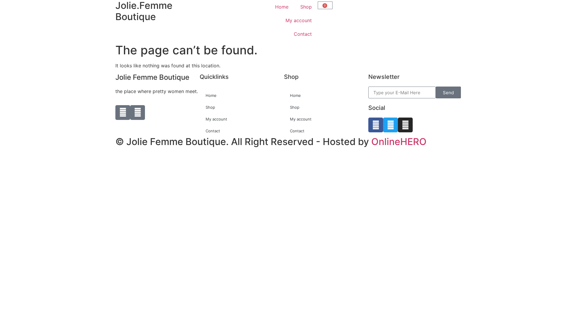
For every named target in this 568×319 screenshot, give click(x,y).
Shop (306, 7)
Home (281, 7)
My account (298, 20)
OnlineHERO (399, 141)
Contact (303, 34)
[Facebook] (375, 125)
